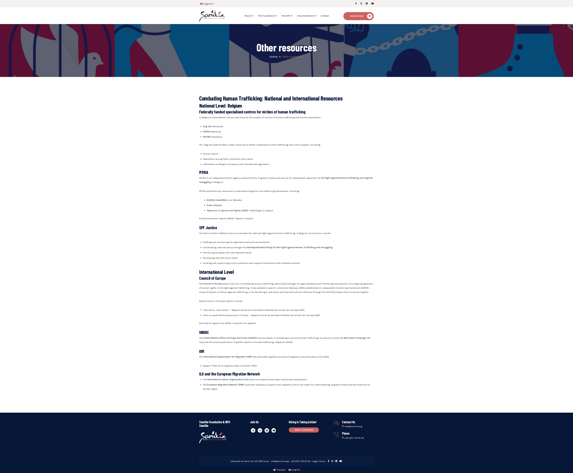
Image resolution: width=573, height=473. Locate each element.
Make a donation (304, 430)
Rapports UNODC (284, 342)
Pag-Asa (208, 144)
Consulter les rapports (244, 323)
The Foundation (266, 15)
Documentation (305, 15)
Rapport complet (244, 218)
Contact (325, 15)
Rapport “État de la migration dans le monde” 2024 (230, 365)
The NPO (285, 15)
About (248, 15)
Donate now (356, 16)
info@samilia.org (353, 426)
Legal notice (318, 461)
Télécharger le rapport (261, 210)
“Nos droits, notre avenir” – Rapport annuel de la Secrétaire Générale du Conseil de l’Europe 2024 (253, 310)
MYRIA (203, 178)
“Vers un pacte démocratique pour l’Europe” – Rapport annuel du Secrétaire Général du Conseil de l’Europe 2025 (261, 315)
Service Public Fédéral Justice (219, 233)
